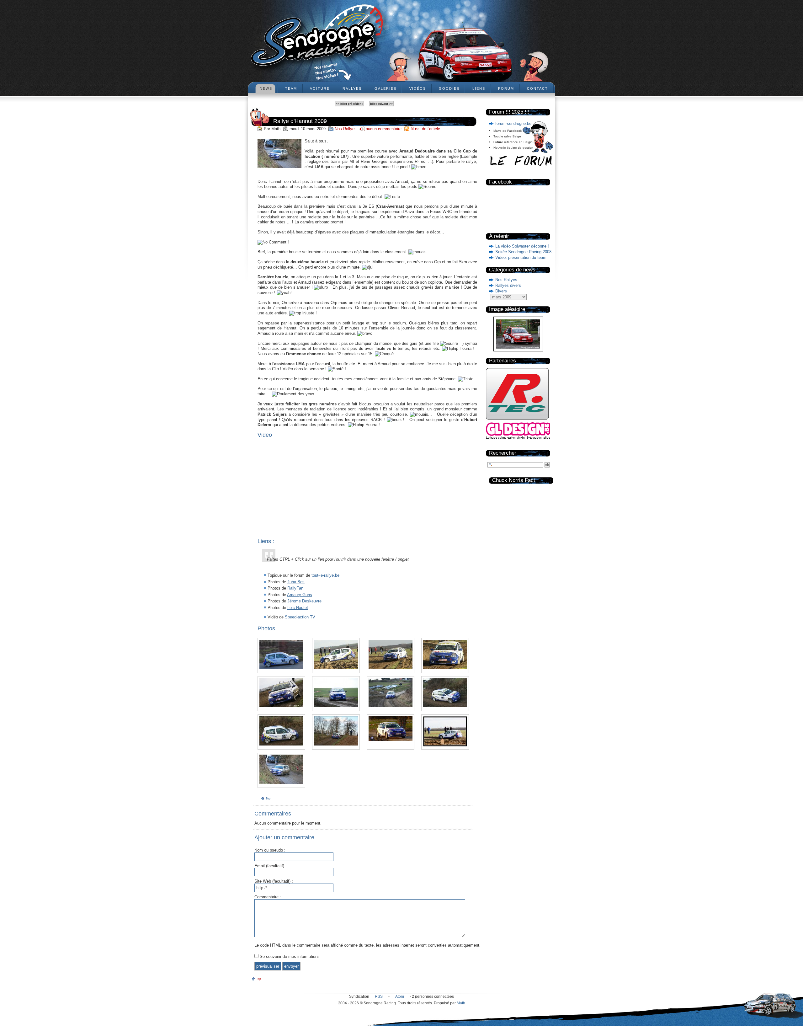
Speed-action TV (300, 617)
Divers (501, 291)
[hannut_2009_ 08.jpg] (336, 692)
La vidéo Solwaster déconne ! (522, 246)
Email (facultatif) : (270, 866)
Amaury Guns (299, 594)
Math (461, 1003)
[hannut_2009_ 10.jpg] (445, 654)
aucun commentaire (384, 128)
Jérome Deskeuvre (304, 601)
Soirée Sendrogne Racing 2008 (523, 251)
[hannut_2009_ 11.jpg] (390, 654)
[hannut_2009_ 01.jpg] (281, 769)
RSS (379, 996)
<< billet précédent (349, 103)
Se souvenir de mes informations (290, 956)
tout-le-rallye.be (325, 575)
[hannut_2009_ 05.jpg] (281, 730)
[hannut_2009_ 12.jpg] (336, 654)
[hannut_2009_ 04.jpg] (336, 730)
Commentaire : (267, 897)
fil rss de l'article (425, 128)
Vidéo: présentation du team (520, 257)
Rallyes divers (508, 285)
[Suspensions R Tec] (517, 421)
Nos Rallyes (506, 279)
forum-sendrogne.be (513, 123)
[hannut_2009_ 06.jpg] (445, 692)
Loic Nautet (297, 607)
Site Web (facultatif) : (273, 881)
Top (268, 798)
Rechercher (502, 453)
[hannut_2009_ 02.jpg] (445, 731)
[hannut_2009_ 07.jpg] (390, 692)
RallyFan (295, 588)
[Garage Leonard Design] (518, 438)
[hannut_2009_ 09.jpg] (281, 692)
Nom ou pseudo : (269, 850)
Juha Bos (296, 582)
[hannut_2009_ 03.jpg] (390, 728)
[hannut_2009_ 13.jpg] (281, 654)
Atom (399, 996)
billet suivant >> (381, 103)
